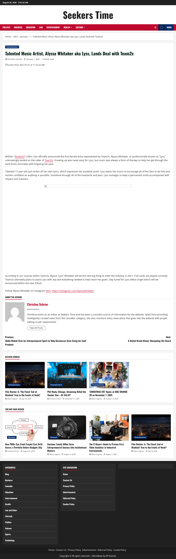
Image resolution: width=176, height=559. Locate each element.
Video (169, 27)
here (48, 290)
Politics (6, 27)
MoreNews (97, 555)
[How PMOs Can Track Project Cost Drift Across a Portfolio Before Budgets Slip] (25, 427)
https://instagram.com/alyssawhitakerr (73, 290)
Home (65, 474)
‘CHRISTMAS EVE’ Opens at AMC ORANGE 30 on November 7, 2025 (108, 393)
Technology (97, 437)
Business (18, 27)
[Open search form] (155, 27)
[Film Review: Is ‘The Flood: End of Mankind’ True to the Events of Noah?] (25, 375)
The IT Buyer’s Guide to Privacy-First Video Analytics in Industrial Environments (106, 447)
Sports (8, 534)
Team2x (49, 160)
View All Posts (36, 327)
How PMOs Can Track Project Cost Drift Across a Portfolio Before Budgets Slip (24, 446)
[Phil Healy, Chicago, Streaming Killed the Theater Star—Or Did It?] (67, 375)
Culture (79, 27)
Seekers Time (88, 15)
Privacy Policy (69, 486)
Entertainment (53, 27)
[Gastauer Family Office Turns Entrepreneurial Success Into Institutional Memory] (67, 427)
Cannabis (9, 486)
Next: (149, 338)
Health (67, 27)
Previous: (45, 340)
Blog (7, 474)
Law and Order (11, 510)
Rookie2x (20, 156)
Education (30, 27)
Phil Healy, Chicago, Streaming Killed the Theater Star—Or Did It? (66, 393)
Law (41, 27)
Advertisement (69, 492)
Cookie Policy (68, 504)
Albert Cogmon (12, 399)
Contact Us (67, 480)
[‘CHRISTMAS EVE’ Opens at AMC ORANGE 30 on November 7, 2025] (109, 375)
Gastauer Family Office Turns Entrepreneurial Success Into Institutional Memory (67, 447)
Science (8, 528)
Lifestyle (8, 516)
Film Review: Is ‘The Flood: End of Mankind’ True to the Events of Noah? (22, 393)
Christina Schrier (14, 59)
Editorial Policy (69, 498)
